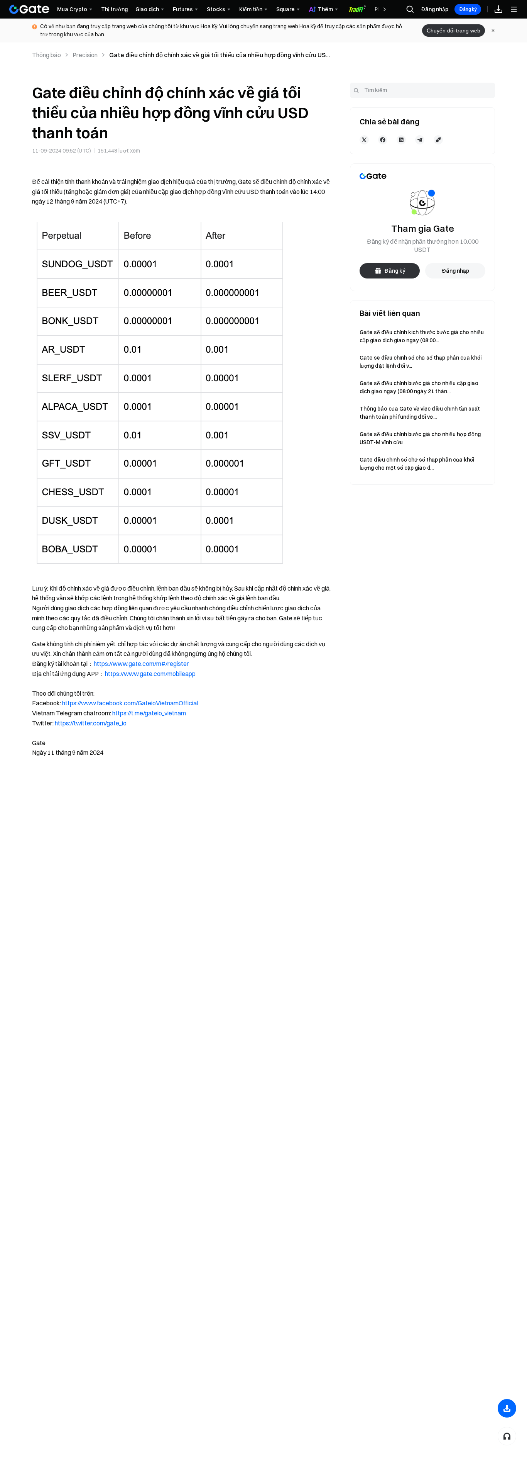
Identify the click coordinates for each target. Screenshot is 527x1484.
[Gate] (29, 9)
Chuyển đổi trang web (453, 30)
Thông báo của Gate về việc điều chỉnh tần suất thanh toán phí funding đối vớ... (420, 412)
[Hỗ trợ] (507, 1436)
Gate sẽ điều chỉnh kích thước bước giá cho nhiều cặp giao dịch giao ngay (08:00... (422, 336)
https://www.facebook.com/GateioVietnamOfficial (130, 703)
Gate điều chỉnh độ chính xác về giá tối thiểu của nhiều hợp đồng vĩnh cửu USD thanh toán (219, 55)
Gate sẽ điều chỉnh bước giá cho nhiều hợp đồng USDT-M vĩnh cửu (420, 438)
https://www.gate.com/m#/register (141, 663)
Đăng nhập (434, 9)
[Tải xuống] (507, 1408)
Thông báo (46, 55)
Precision (85, 55)
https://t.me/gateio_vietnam (149, 713)
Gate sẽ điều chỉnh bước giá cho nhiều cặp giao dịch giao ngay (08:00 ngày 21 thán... (419, 387)
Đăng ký (467, 9)
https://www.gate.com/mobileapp (150, 673)
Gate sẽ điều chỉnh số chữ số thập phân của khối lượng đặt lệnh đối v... (420, 361)
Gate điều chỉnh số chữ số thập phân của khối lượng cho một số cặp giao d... (417, 463)
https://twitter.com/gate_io (91, 723)
